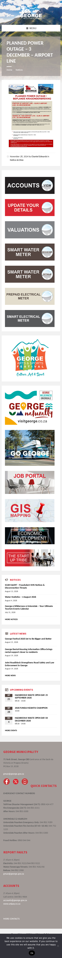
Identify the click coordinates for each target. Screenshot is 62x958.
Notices (19, 70)
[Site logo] (31, 18)
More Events (11, 731)
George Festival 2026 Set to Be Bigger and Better (28, 639)
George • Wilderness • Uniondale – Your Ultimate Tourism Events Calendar (29, 607)
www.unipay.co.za (11, 904)
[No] (58, 946)
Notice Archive (16, 160)
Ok (31, 953)
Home (9, 70)
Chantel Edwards (39, 156)
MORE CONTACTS (11, 919)
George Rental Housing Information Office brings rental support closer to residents (28, 650)
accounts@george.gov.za (15, 900)
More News (10, 676)
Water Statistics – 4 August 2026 (20, 597)
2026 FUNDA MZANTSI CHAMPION (31, 708)
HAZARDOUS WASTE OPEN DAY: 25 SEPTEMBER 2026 (31, 696)
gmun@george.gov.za (13, 774)
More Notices (11, 620)
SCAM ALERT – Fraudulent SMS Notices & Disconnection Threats (25, 586)
